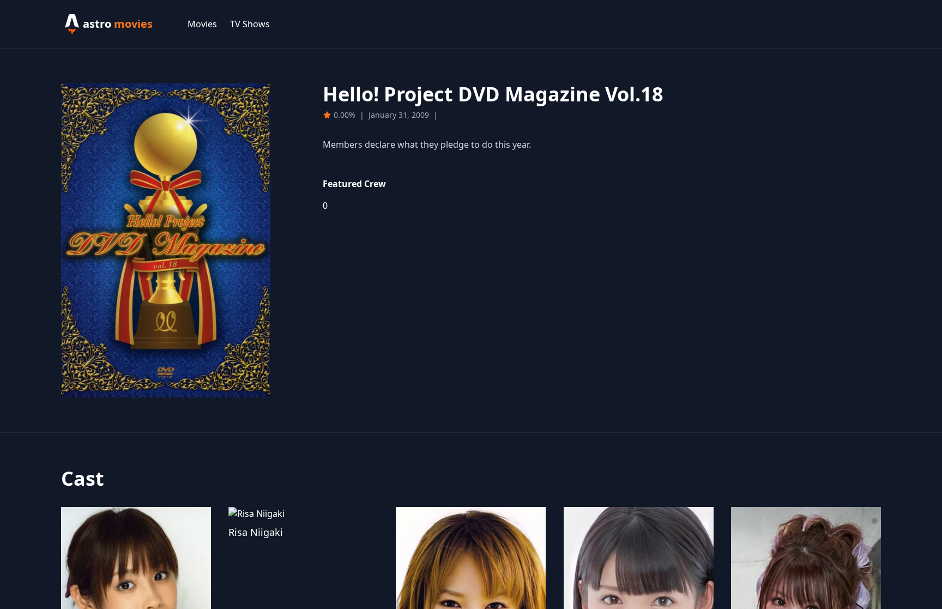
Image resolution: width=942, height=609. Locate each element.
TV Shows (250, 24)
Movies (202, 24)
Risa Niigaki (255, 532)
